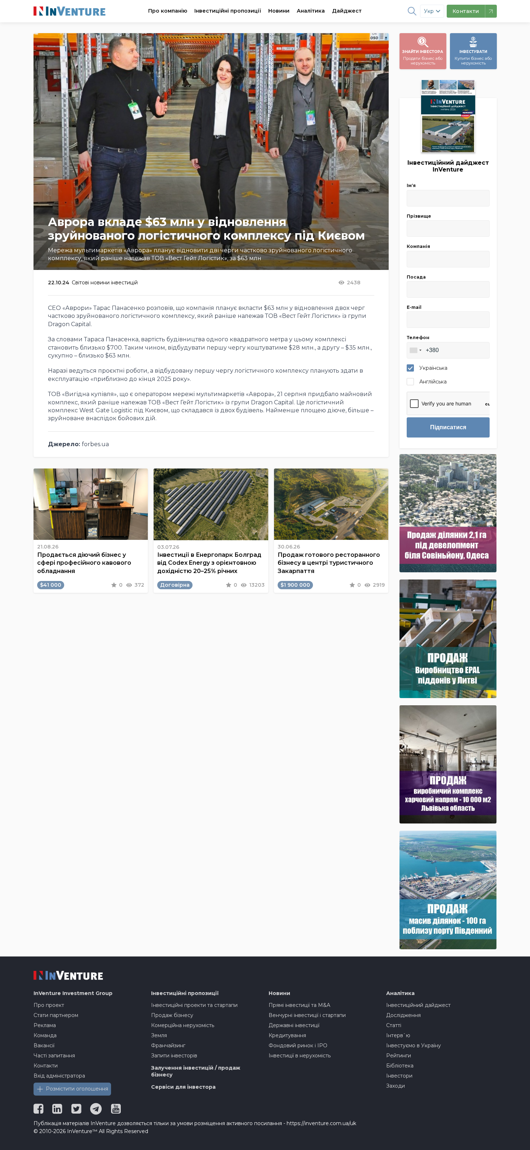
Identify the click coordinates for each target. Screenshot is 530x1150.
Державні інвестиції (294, 1025)
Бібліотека (400, 1065)
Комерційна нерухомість (182, 1025)
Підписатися (448, 427)
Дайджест (347, 11)
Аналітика (311, 11)
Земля (159, 1035)
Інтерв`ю (398, 1035)
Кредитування (287, 1035)
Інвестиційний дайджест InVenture (448, 166)
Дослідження (403, 1015)
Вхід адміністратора (59, 1076)
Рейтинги (398, 1055)
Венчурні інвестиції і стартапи (307, 1015)
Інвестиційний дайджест (418, 1005)
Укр (429, 11)
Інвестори (399, 1076)
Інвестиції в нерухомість (300, 1055)
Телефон (418, 337)
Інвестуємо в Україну (413, 1045)
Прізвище (419, 216)
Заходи (395, 1086)
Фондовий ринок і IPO (298, 1045)
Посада (416, 277)
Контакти (46, 1065)
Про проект (49, 1005)
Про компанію (167, 11)
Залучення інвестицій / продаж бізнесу (195, 1071)
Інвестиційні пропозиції (227, 11)
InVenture (73, 993)
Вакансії (44, 1045)
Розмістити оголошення (77, 1088)
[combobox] (415, 350)
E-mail (414, 307)
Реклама (45, 1025)
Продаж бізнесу (172, 1015)
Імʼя (411, 185)
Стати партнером (56, 1015)
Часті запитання (54, 1055)
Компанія (418, 246)
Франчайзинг (168, 1045)
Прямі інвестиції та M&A (299, 1005)
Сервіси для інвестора (183, 1087)
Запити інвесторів (174, 1055)
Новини (279, 11)
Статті (393, 1025)
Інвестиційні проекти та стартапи (194, 1005)
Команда (45, 1035)
